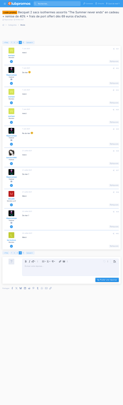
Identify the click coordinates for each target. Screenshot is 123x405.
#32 (117, 68)
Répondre (115, 61)
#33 (117, 90)
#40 (117, 233)
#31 (117, 49)
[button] (4, 4)
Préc (6, 42)
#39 (117, 212)
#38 (117, 192)
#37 (117, 170)
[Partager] (113, 49)
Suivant (29, 42)
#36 (117, 151)
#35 (117, 129)
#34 (117, 110)
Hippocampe (8, 20)
